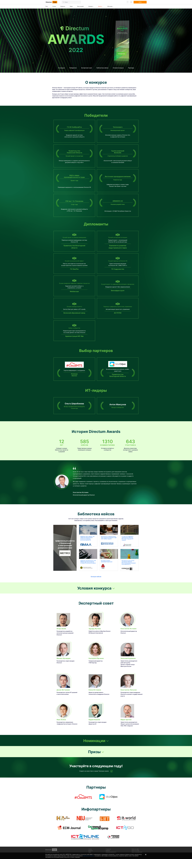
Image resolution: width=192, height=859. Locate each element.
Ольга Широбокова (74, 403)
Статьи (54, 6)
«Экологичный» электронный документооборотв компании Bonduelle (117, 161)
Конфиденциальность (111, 852)
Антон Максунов (117, 404)
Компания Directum (51, 852)
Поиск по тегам (135, 850)
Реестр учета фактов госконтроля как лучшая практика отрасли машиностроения (74, 264)
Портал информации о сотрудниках (74, 370)
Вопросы (63, 6)
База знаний (80, 6)
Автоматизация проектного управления (118, 309)
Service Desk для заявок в (74, 309)
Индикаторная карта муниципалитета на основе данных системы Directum (74, 331)
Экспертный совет (86, 68)
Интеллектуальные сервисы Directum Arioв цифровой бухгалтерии (117, 136)
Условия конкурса (118, 68)
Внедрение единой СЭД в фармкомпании (117, 287)
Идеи (71, 6)
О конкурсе (61, 68)
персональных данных (88, 855)
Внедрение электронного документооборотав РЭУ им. (74, 210)
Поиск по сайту (135, 849)
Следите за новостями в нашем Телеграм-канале (94, 771)
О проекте (108, 849)
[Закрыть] (146, 854)
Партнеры (131, 68)
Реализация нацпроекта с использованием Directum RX (74, 187)
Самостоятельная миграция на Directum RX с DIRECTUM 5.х (117, 264)
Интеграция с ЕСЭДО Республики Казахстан (117, 211)
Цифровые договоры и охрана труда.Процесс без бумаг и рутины (118, 185)
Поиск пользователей (137, 852)
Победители (73, 68)
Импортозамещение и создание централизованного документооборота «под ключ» (74, 161)
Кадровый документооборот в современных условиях (74, 287)
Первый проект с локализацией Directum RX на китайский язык (117, 241)
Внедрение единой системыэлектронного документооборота (74, 136)
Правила (108, 850)
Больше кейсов (96, 577)
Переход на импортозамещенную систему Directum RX (74, 241)
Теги (46, 6)
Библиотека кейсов (102, 68)
